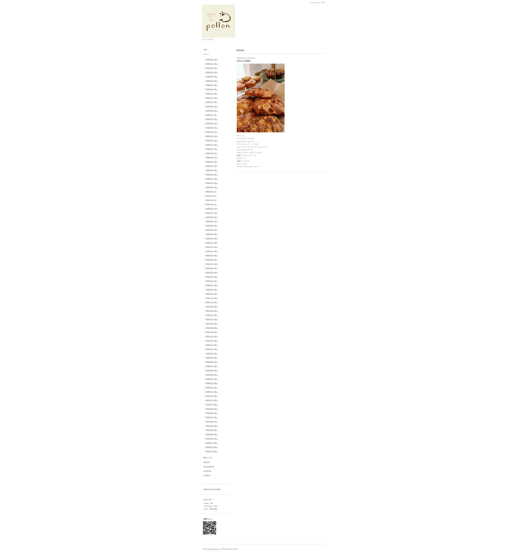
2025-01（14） (212, 140)
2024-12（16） (212, 145)
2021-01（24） (212, 340)
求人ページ (208, 458)
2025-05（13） (212, 123)
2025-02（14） (212, 136)
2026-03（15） (212, 81)
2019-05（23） (212, 426)
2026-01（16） (212, 89)
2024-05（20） (212, 174)
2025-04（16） (212, 127)
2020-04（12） (212, 379)
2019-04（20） (212, 430)
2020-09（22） (212, 357)
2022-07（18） (212, 264)
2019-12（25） (212, 396)
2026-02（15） (212, 85)
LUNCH (207, 476)
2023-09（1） (211, 204)
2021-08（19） (212, 311)
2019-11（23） (212, 400)
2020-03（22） (212, 383)
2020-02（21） (212, 387)
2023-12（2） (211, 196)
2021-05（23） (212, 323)
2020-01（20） (212, 392)
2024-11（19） (212, 149)
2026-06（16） (212, 68)
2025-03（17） (212, 132)
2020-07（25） (212, 366)
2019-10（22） (212, 404)
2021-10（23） (212, 302)
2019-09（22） (212, 409)
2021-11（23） (212, 298)
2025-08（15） (212, 110)
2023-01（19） (212, 238)
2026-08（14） (212, 59)
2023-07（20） (212, 213)
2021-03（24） (212, 332)
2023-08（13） (212, 208)
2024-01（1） (211, 191)
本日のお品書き (244, 61)
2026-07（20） (212, 64)
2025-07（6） (211, 115)
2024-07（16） (212, 166)
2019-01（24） (212, 443)
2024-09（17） (212, 157)
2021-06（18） (212, 319)
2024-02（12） (212, 187)
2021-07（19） (212, 315)
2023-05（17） (212, 221)
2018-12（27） (212, 447)
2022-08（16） (212, 260)
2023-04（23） (212, 225)
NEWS (206, 54)
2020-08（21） (212, 362)
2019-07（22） (212, 417)
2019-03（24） (212, 434)
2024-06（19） (212, 170)
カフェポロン (213, 549)
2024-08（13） (212, 162)
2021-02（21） (212, 336)
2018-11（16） (212, 451)
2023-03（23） (212, 230)
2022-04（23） (212, 277)
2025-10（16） (212, 102)
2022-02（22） (212, 285)
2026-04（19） (212, 76)
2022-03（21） (212, 281)
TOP (205, 50)
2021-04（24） (212, 328)
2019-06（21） (212, 421)
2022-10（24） (212, 251)
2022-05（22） (212, 272)
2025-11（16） (212, 98)
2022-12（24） (212, 242)
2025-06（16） (212, 119)
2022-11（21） (212, 247)
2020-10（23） (212, 353)
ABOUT (207, 462)
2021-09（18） (212, 306)
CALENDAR (209, 467)
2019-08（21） (212, 413)
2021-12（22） (212, 294)
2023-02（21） (212, 234)
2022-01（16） (212, 289)
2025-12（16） (212, 93)
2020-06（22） (212, 370)
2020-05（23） (212, 375)
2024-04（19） (212, 179)
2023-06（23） (212, 217)
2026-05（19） (212, 72)
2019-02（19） (212, 438)
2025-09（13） (212, 106)
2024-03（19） (212, 183)
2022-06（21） (212, 268)
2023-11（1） (211, 200)
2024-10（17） (212, 153)
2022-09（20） (212, 255)
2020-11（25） (212, 349)
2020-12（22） (212, 345)
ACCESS (207, 471)
